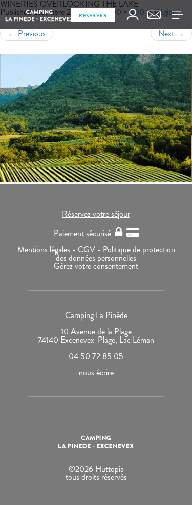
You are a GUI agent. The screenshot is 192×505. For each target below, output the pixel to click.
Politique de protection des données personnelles (115, 254)
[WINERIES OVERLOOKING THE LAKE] (96, 118)
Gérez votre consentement (96, 266)
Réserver (93, 15)
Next (171, 33)
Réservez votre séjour (96, 214)
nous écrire (96, 372)
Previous (27, 33)
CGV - (90, 250)
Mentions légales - (47, 250)
